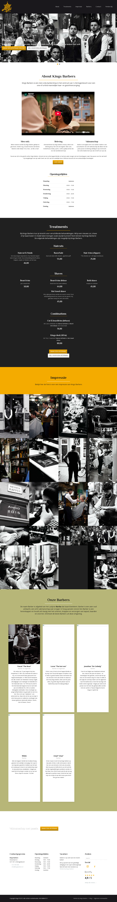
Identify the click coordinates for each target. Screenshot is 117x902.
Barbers (88, 6)
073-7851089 (15, 865)
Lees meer (58, 162)
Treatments (67, 6)
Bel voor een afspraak (58, 355)
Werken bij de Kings (11, 48)
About (57, 6)
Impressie (78, 6)
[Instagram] (87, 866)
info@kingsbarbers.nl (17, 867)
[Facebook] (94, 866)
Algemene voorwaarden (100, 898)
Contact (98, 6)
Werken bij (108, 6)
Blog (90, 898)
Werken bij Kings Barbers (67, 869)
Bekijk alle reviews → (91, 882)
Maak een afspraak (58, 351)
